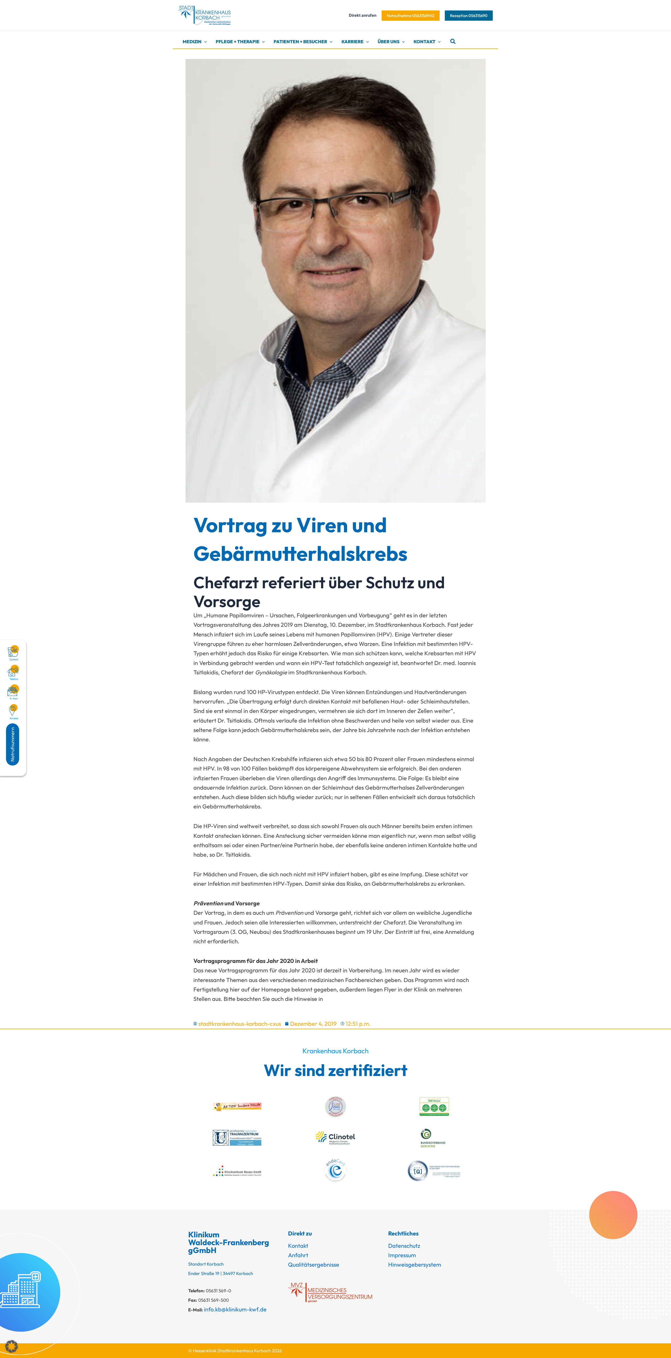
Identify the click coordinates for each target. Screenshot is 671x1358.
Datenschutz (404, 1245)
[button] (411, 15)
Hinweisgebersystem (414, 1264)
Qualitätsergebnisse (313, 1264)
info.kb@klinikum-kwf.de (235, 1309)
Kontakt (298, 1245)
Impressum (402, 1255)
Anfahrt (298, 1255)
